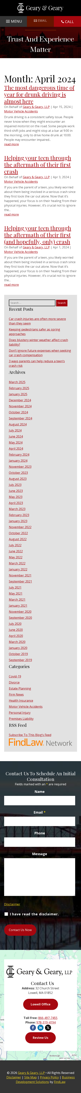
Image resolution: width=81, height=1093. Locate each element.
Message (39, 854)
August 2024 (18, 424)
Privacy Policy (49, 1077)
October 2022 (18, 533)
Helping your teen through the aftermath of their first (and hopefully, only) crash (37, 234)
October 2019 (18, 654)
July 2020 (15, 624)
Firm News (16, 694)
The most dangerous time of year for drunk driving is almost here (39, 94)
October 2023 (18, 473)
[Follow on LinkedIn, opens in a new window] (40, 1028)
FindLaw (59, 1082)
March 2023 (17, 509)
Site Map (30, 1077)
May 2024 (15, 442)
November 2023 (20, 467)
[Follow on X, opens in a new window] (48, 1028)
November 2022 (20, 527)
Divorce (14, 682)
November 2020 (20, 612)
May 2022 (15, 557)
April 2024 (16, 448)
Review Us (40, 1038)
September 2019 (20, 660)
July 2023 (15, 485)
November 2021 (20, 575)
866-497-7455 (47, 1018)
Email (42, 20)
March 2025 (17, 382)
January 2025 (18, 394)
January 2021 (18, 606)
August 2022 (18, 539)
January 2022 (18, 569)
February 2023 (19, 515)
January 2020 (18, 648)
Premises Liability (21, 719)
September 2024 (20, 418)
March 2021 (17, 599)
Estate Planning (20, 688)
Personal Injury (20, 713)
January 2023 (18, 521)
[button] (13, 20)
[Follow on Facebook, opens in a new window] (33, 1028)
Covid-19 (15, 676)
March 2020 (17, 642)
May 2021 (15, 593)
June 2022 (16, 551)
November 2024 (20, 406)
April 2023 (16, 503)
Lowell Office (40, 1004)
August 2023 (18, 479)
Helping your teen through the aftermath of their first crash (37, 164)
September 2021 (20, 581)
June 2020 (16, 630)
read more (11, 144)
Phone (39, 833)
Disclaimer (12, 904)
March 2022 (17, 563)
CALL (69, 21)
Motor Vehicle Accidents (21, 111)
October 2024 (18, 412)
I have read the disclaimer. (34, 914)
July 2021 (15, 587)
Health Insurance (21, 700)
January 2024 (18, 461)
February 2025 (19, 388)
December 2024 (20, 400)
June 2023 (16, 491)
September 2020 (20, 618)
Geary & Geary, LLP (36, 107)
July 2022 (15, 545)
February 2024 (19, 454)
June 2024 (16, 436)
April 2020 (16, 636)
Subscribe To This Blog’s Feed (30, 735)
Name (39, 791)
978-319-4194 (46, 1022)
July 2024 (15, 430)
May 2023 (15, 497)
